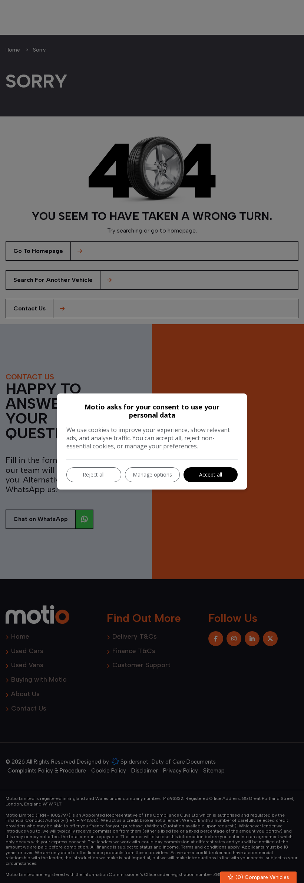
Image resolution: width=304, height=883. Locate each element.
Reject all (94, 474)
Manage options (152, 474)
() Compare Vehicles (261, 877)
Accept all (210, 474)
